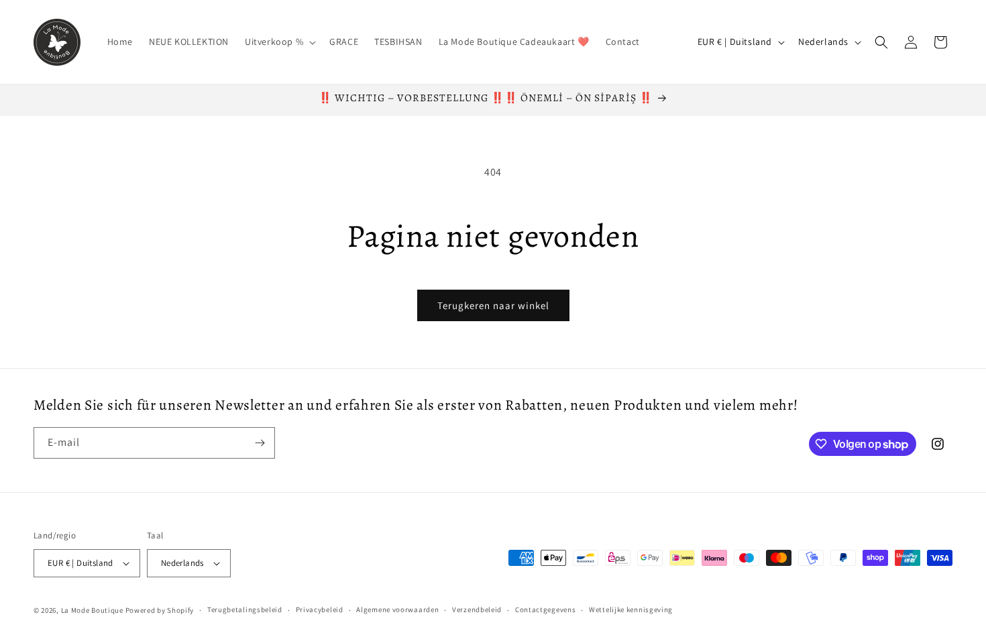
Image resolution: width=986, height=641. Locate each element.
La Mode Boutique (92, 610)
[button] (279, 41)
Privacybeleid (319, 609)
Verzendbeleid (477, 609)
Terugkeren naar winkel (493, 305)
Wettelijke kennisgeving (631, 609)
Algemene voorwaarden (397, 609)
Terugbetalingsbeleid (244, 609)
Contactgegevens (545, 609)
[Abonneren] (259, 443)
